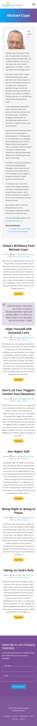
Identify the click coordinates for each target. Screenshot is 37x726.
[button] (33, 4)
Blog (15, 340)
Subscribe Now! (18, 686)
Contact (22, 719)
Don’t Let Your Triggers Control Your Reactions (18, 392)
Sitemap (15, 719)
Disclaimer (7, 716)
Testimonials (23, 716)
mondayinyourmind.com (14, 221)
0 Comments (24, 520)
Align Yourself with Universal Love (18, 330)
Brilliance (15, 257)
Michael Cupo (30, 254)
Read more (18, 294)
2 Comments (26, 257)
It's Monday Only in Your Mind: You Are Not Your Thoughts (19, 230)
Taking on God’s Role (19, 570)
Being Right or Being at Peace (18, 510)
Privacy (15, 716)
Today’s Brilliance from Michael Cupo (18, 247)
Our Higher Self (18, 451)
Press (31, 716)
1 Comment (24, 401)
